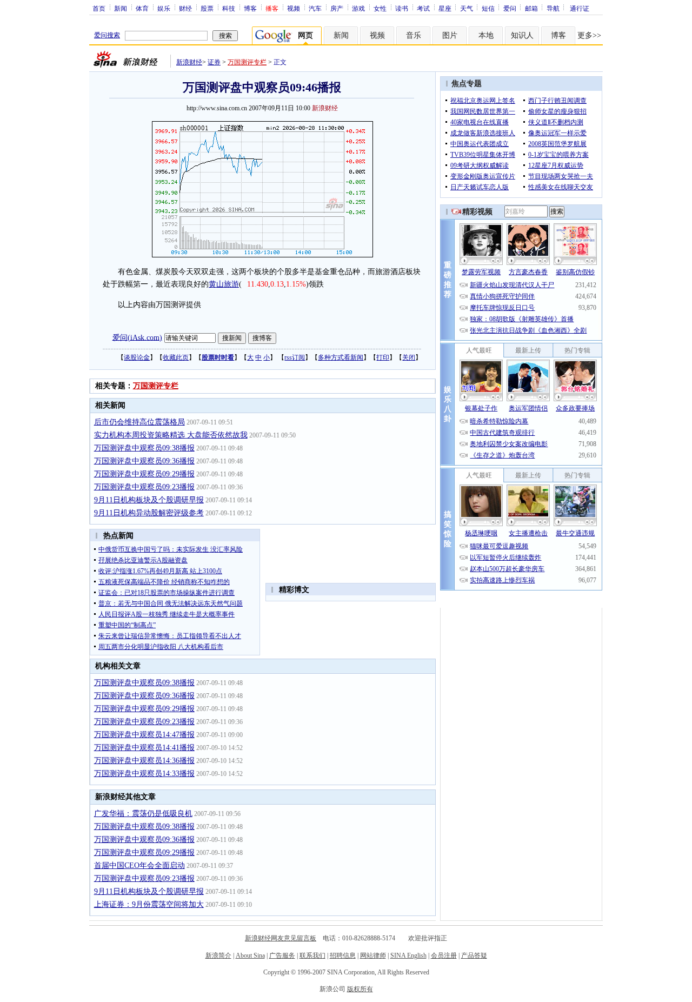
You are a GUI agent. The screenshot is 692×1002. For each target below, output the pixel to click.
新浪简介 (218, 955)
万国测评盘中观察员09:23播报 (144, 487)
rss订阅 (294, 357)
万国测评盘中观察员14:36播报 (144, 761)
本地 (486, 35)
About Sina (250, 955)
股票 (207, 8)
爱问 (509, 8)
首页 (98, 8)
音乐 (413, 35)
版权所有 (360, 989)
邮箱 (531, 8)
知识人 (522, 35)
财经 (185, 8)
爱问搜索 (107, 35)
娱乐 (163, 8)
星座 (444, 8)
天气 (466, 8)
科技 (228, 8)
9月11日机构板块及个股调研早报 (149, 500)
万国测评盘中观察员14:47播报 (144, 735)
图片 (449, 35)
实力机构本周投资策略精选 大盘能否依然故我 (171, 435)
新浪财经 (189, 62)
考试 (423, 8)
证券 (214, 62)
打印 (382, 357)
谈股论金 (137, 357)
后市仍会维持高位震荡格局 (139, 422)
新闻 (120, 8)
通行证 (579, 8)
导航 (553, 8)
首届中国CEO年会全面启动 (139, 865)
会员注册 (444, 955)
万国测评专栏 (247, 62)
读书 (401, 8)
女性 (380, 8)
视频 (293, 8)
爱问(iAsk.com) (137, 337)
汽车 (315, 8)
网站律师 (373, 955)
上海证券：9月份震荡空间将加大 (149, 904)
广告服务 (282, 955)
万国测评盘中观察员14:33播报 (144, 773)
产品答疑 (474, 955)
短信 (488, 8)
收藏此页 (176, 357)
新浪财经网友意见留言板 (280, 938)
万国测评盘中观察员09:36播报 (144, 461)
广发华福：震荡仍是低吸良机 (143, 813)
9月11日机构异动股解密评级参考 (149, 513)
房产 (336, 8)
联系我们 (312, 955)
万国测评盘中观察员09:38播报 (144, 448)
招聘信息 (343, 955)
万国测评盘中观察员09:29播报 (144, 474)
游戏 (358, 8)
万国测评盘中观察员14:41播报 (144, 748)
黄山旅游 (224, 284)
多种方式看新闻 (340, 357)
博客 (250, 8)
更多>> (589, 35)
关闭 (408, 357)
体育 (142, 8)
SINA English (408, 955)
